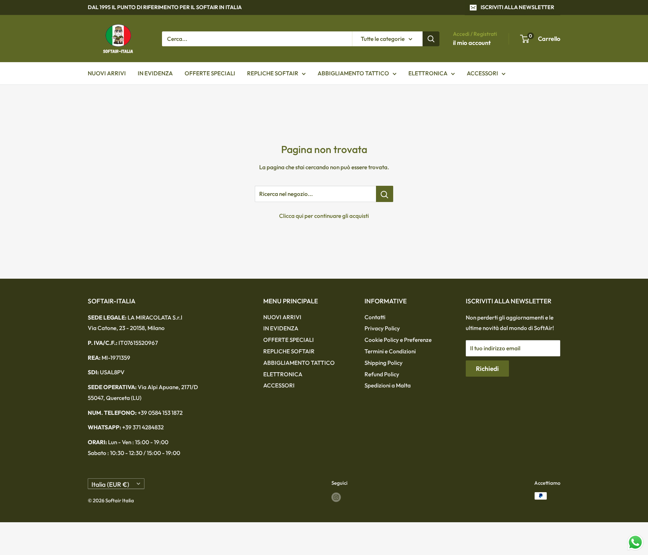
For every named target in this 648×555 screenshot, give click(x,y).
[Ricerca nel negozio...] (384, 194)
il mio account (472, 43)
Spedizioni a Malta (387, 385)
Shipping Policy (383, 362)
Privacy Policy (382, 328)
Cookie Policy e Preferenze (398, 339)
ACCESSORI (482, 73)
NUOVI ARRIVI (107, 73)
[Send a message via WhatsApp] (635, 542)
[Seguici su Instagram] (336, 497)
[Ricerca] (431, 38)
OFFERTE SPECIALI (210, 73)
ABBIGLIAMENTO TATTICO (353, 73)
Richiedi (487, 368)
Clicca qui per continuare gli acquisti (324, 215)
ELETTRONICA (428, 73)
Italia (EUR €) (110, 484)
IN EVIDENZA (155, 73)
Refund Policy (381, 374)
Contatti (374, 317)
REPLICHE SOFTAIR (272, 73)
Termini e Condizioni (390, 351)
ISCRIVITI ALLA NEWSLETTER (517, 7)
